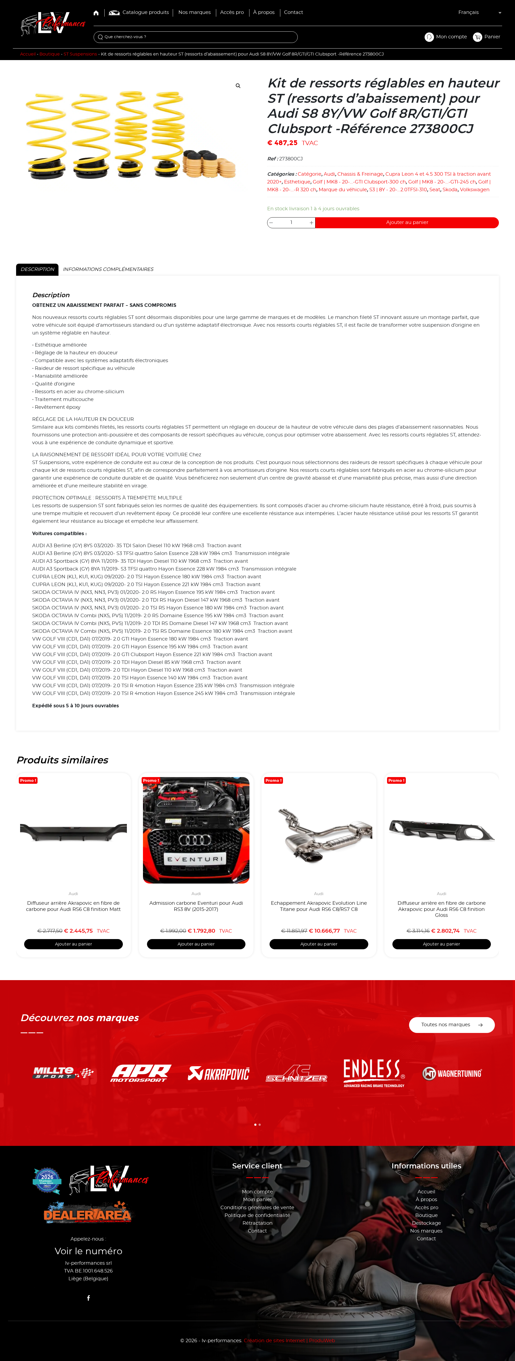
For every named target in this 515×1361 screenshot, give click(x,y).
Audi (329, 174)
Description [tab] (37, 269)
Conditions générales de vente (257, 1207)
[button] (238, 86)
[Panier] (477, 37)
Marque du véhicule (343, 189)
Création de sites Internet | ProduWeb (289, 1340)
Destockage (426, 1223)
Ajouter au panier (407, 222)
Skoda (450, 189)
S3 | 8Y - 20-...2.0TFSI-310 (398, 189)
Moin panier (257, 1199)
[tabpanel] (257, 503)
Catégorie (309, 174)
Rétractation (257, 1223)
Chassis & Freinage (360, 174)
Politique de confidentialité (257, 1215)
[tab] (255, 1125)
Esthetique (297, 182)
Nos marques (194, 12)
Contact (293, 12)
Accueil (28, 54)
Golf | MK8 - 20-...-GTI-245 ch (442, 182)
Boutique (49, 54)
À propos (264, 12)
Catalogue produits (146, 12)
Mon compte (257, 1192)
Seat (434, 189)
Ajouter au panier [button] (73, 944)
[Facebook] (88, 1298)
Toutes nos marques (445, 1024)
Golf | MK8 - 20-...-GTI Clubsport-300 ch (359, 182)
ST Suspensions (80, 54)
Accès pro (232, 12)
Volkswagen (475, 189)
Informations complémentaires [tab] (108, 269)
